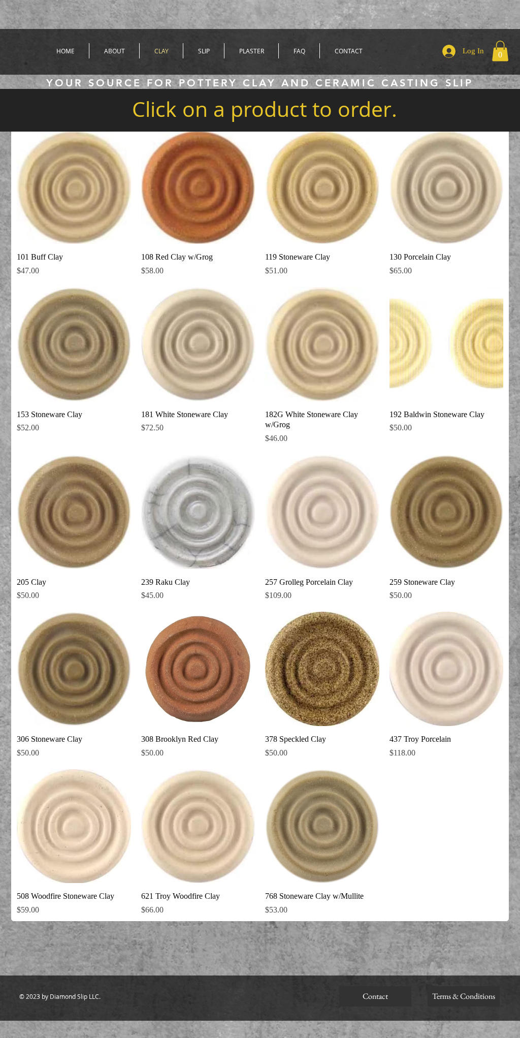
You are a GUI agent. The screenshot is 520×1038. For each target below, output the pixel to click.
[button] (500, 51)
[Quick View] (74, 187)
